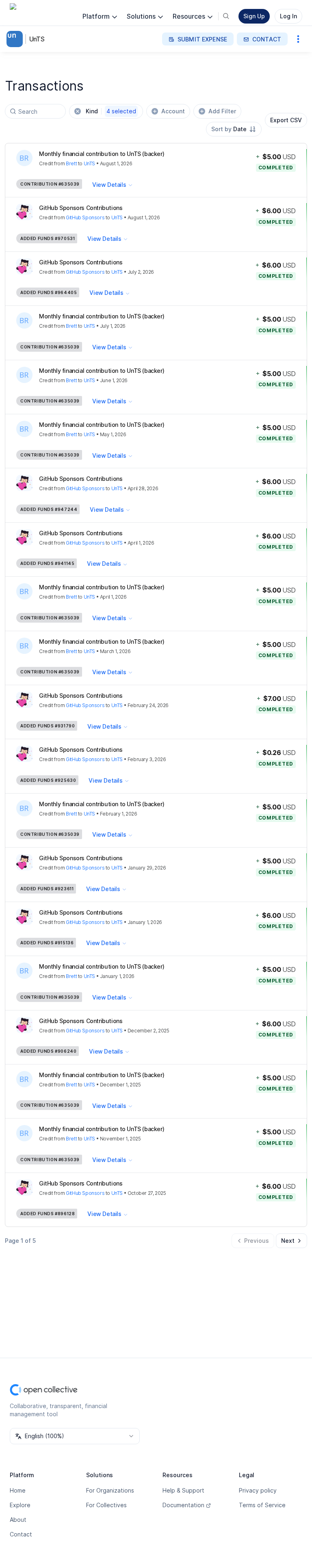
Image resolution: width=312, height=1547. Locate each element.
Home (18, 1490)
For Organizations (110, 1490)
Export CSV (286, 120)
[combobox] (234, 129)
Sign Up (254, 16)
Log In (288, 16)
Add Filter (222, 111)
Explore (20, 1505)
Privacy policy (258, 1490)
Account (173, 111)
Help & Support (183, 1490)
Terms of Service (262, 1505)
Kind (111, 111)
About (18, 1519)
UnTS (36, 39)
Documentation (183, 1505)
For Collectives (106, 1505)
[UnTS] (16, 39)
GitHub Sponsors (85, 217)
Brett (71, 163)
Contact (21, 1534)
